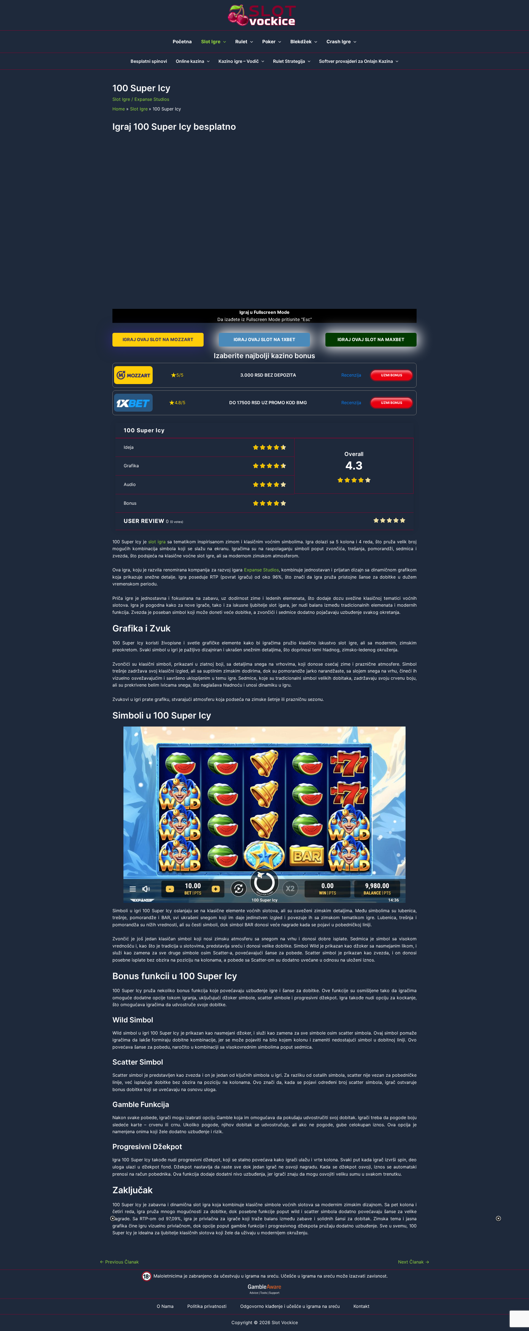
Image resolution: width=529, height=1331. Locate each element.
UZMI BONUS (391, 375)
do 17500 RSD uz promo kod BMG (268, 402)
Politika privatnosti (206, 1306)
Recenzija (351, 375)
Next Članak (413, 1262)
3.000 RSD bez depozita (268, 375)
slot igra (157, 541)
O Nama (165, 1306)
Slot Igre (121, 99)
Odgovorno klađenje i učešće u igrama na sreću (290, 1306)
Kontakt (361, 1306)
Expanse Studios (151, 99)
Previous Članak (119, 1262)
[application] (223, 42)
